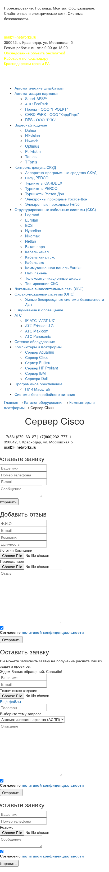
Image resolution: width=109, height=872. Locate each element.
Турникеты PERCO (41, 188)
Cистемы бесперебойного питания (45, 394)
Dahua (30, 130)
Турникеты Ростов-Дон (44, 193)
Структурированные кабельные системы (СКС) (55, 209)
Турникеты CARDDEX (43, 183)
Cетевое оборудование (35, 341)
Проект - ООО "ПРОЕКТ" (46, 109)
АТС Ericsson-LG (39, 325)
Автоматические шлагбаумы (39, 88)
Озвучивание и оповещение (39, 309)
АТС (18, 315)
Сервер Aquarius (39, 352)
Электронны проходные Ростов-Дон (56, 198)
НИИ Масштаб (37, 389)
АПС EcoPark (36, 103)
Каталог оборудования (44, 402)
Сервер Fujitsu (37, 362)
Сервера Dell (36, 378)
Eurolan (31, 220)
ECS (29, 225)
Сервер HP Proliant (41, 368)
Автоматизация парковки (36, 93)
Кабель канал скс (40, 257)
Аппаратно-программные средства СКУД (60, 172)
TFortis (31, 162)
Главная (11, 402)
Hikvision (32, 135)
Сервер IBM (35, 373)
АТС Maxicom (36, 331)
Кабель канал (37, 251)
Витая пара (35, 246)
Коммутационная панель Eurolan (54, 267)
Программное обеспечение (38, 383)
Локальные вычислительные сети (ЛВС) (49, 288)
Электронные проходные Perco (52, 204)
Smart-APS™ (36, 98)
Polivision (33, 151)
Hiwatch (31, 140)
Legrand (32, 214)
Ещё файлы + (12, 701)
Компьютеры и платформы (38, 346)
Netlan (30, 241)
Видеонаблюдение (31, 125)
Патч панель (36, 272)
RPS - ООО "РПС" (40, 119)
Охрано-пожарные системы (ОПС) (45, 294)
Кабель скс (34, 262)
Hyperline (33, 230)
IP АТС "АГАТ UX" (40, 320)
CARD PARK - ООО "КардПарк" (52, 114)
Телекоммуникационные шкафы (53, 278)
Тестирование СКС (41, 283)
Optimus (32, 146)
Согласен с (42, 632)
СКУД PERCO (36, 177)
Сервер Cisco (36, 357)
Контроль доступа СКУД (35, 167)
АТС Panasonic (38, 336)
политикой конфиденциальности (53, 632)
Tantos (31, 156)
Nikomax (32, 235)
